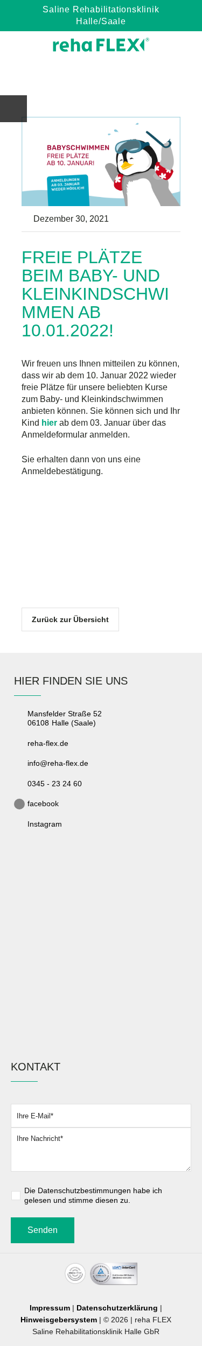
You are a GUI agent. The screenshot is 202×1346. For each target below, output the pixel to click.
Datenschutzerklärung (117, 1307)
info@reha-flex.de (57, 763)
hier (49, 422)
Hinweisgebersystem (58, 1319)
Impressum (50, 1307)
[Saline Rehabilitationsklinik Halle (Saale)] (101, 45)
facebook (43, 803)
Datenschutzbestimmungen (84, 1190)
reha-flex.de (47, 743)
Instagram (44, 824)
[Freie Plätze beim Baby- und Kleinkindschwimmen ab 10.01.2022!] (101, 160)
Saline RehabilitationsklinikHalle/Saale (101, 15)
